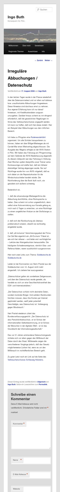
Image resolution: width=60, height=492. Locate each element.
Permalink (43, 384)
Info (43, 51)
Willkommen (13, 45)
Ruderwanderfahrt (38, 137)
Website (16, 488)
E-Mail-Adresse (20, 474)
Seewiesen (39, 45)
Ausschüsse (33, 51)
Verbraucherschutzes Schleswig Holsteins (25, 359)
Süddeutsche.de (44, 254)
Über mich (26, 45)
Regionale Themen (16, 51)
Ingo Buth (16, 16)
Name (17, 460)
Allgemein (41, 381)
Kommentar (19, 423)
